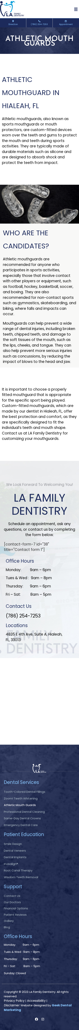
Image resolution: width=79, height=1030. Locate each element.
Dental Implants (15, 857)
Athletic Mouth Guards (20, 805)
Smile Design (13, 844)
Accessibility (36, 1000)
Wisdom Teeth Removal (21, 877)
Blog (7, 927)
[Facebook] (36, 1019)
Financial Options (16, 908)
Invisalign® (11, 864)
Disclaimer (12, 1005)
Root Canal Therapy (18, 870)
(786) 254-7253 (39, 24)
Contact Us (12, 896)
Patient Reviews (15, 915)
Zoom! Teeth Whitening (21, 798)
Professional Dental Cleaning (24, 812)
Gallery (9, 921)
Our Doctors (12, 902)
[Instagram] (43, 1019)
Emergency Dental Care (21, 825)
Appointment (66, 24)
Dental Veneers (15, 851)
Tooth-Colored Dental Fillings (24, 792)
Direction (13, 24)
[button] (76, 9)
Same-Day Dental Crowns (22, 818)
